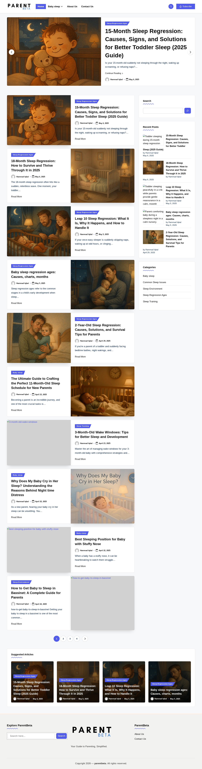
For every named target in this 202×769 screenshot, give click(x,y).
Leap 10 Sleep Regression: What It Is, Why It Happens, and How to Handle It (102, 223)
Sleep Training (83, 426)
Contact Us (140, 739)
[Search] (187, 111)
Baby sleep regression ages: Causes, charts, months (178, 215)
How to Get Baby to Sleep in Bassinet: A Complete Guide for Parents (36, 592)
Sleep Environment (21, 582)
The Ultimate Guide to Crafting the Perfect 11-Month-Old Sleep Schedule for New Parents (35, 383)
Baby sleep (18, 373)
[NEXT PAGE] (85, 639)
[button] (185, 6)
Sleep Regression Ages (117, 23)
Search (147, 101)
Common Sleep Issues (154, 282)
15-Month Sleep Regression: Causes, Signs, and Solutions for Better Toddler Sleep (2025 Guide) (101, 111)
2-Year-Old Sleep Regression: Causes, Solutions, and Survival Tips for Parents (100, 329)
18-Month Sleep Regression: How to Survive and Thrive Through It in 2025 (33, 165)
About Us (139, 734)
